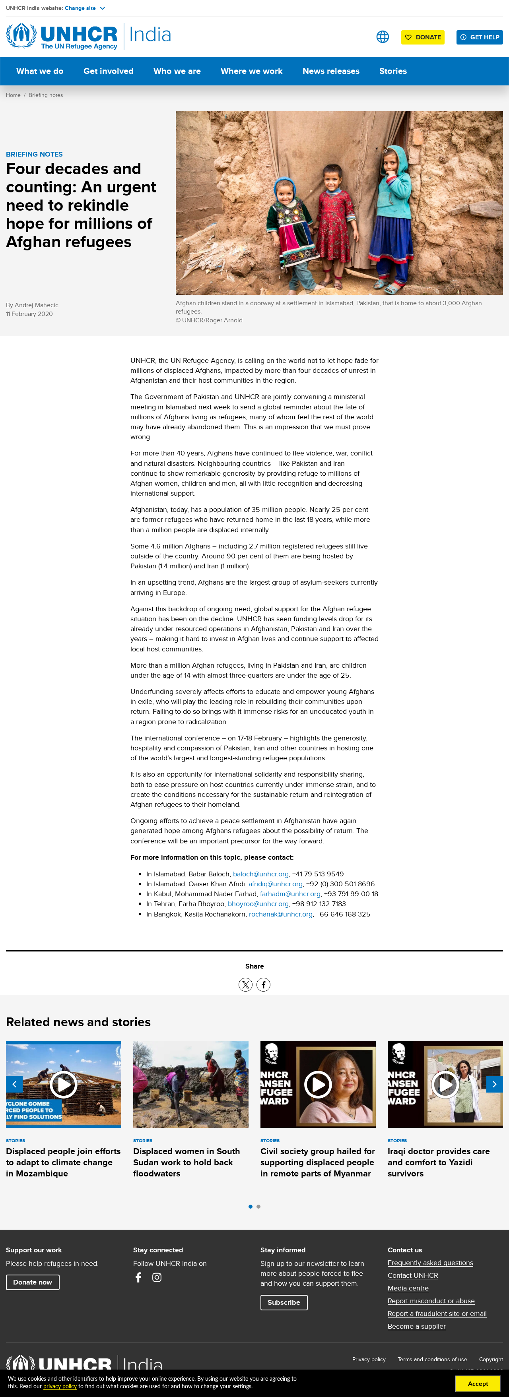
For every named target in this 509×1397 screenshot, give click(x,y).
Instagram (157, 1277)
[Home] (61, 37)
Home (13, 95)
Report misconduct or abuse (431, 1300)
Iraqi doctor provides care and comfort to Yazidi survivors (439, 1162)
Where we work (252, 71)
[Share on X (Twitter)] (246, 985)
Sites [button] (382, 36)
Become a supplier (417, 1326)
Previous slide (14, 1084)
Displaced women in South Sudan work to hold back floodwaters (186, 1162)
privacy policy (60, 1386)
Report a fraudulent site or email (437, 1313)
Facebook (138, 1277)
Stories (393, 71)
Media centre (408, 1288)
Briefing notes (46, 95)
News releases (331, 71)
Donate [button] (428, 37)
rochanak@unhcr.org (281, 914)
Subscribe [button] (284, 1302)
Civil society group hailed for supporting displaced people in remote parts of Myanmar (317, 1162)
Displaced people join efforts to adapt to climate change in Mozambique (63, 1162)
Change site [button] (80, 8)
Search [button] (357, 36)
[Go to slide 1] (252, 1209)
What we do (40, 71)
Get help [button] (484, 37)
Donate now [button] (32, 1282)
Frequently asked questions (430, 1262)
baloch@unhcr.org (261, 874)
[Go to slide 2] (260, 1209)
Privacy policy (369, 1359)
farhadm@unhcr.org (290, 894)
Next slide (494, 1084)
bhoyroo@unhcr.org (258, 904)
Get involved (109, 71)
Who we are (177, 71)
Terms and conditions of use (432, 1359)
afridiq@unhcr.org (276, 884)
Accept (478, 1384)
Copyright (491, 1359)
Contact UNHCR (413, 1275)
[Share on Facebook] (263, 985)
